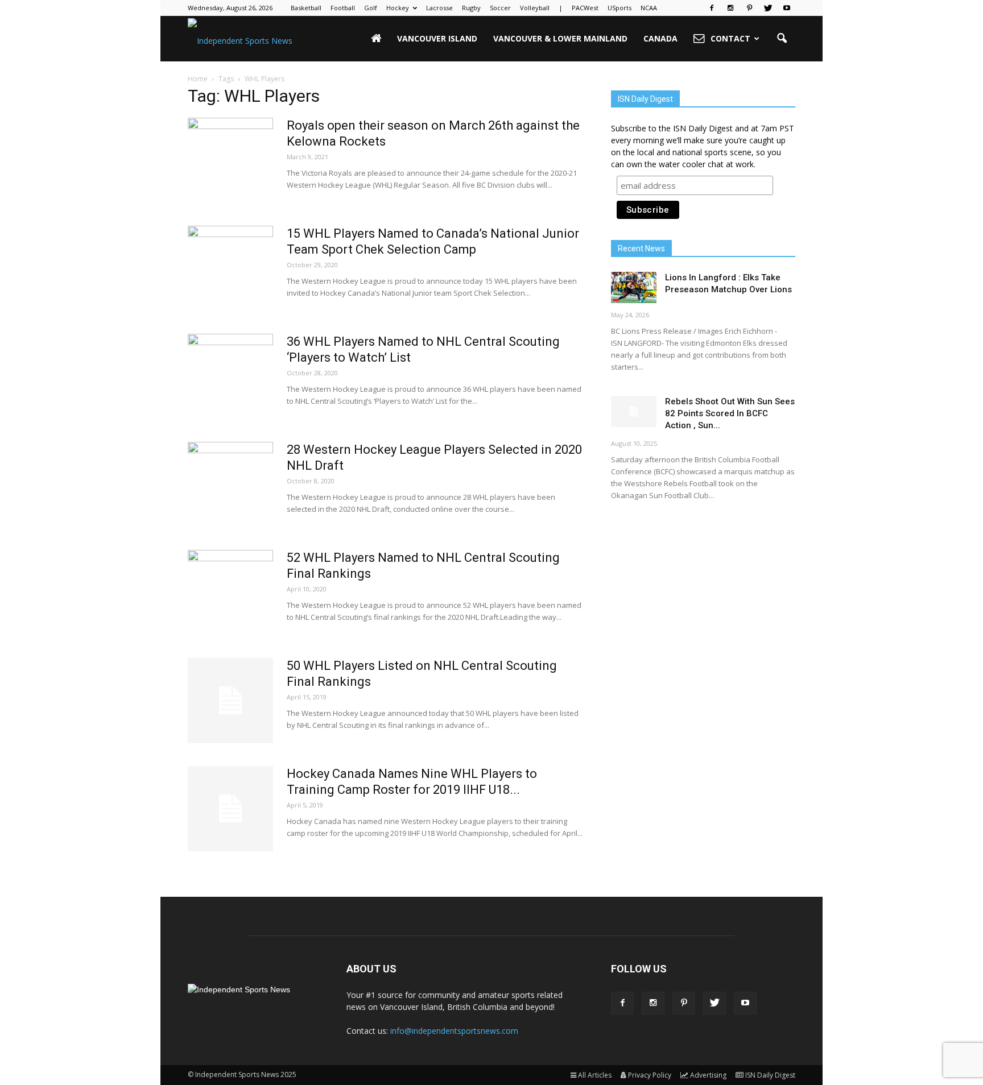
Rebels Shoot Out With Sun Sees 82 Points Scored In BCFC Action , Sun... (730, 413)
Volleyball (535, 7)
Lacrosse (439, 7)
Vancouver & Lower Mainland (560, 38)
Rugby (471, 7)
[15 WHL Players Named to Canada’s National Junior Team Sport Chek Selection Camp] (230, 268)
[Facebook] (711, 8)
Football (343, 7)
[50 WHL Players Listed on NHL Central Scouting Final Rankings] (230, 700)
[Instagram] (730, 8)
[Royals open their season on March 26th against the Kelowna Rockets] (230, 160)
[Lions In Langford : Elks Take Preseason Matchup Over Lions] (633, 287)
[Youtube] (786, 8)
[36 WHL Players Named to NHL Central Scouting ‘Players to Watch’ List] (230, 376)
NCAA (649, 7)
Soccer (500, 7)
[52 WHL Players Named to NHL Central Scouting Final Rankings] (230, 592)
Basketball (306, 7)
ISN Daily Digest (770, 1075)
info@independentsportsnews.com (454, 1030)
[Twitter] (768, 8)
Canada (660, 38)
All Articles (595, 1075)
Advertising (708, 1075)
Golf (370, 7)
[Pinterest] (749, 8)
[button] (781, 38)
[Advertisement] (703, 600)
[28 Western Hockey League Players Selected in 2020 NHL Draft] (230, 484)
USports (619, 7)
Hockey (397, 7)
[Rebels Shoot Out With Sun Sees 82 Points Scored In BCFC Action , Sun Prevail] (633, 411)
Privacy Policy (649, 1075)
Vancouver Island (437, 38)
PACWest (585, 7)
